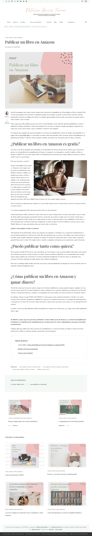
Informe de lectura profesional (28, 349)
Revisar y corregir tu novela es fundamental (62, 474)
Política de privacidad (42, 527)
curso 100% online (24, 135)
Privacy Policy (58, 529)
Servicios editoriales (35, 22)
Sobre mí (15, 22)
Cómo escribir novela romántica (14, 37)
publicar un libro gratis (43, 369)
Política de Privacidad (17, 534)
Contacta (49, 22)
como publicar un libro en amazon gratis (29, 366)
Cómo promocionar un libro (14, 475)
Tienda (61, 22)
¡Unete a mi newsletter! (25, 353)
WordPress (51, 529)
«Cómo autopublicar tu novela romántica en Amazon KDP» (46, 345)
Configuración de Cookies (32, 534)
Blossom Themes (36, 529)
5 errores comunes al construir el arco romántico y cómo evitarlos (24, 514)
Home (8, 22)
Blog (55, 22)
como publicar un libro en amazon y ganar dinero (56, 366)
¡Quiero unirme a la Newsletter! (79, 534)
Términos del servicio (56, 527)
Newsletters (71, 22)
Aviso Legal (6, 534)
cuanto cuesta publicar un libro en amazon (23, 369)
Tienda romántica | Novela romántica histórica (54, 534)
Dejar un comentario (7, 123)
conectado (27, 384)
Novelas (22, 22)
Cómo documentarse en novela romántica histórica (64, 513)
